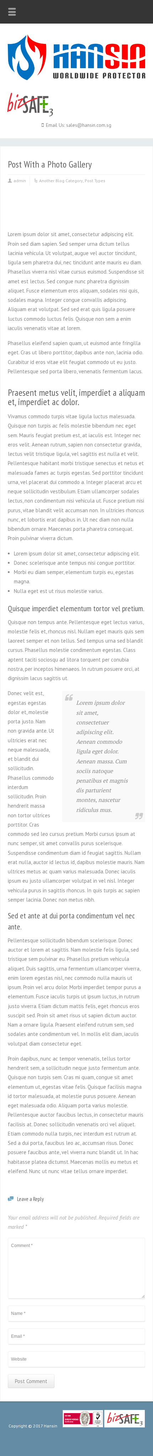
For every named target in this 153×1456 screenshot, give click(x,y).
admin (20, 180)
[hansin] (76, 78)
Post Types (95, 180)
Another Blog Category (61, 180)
